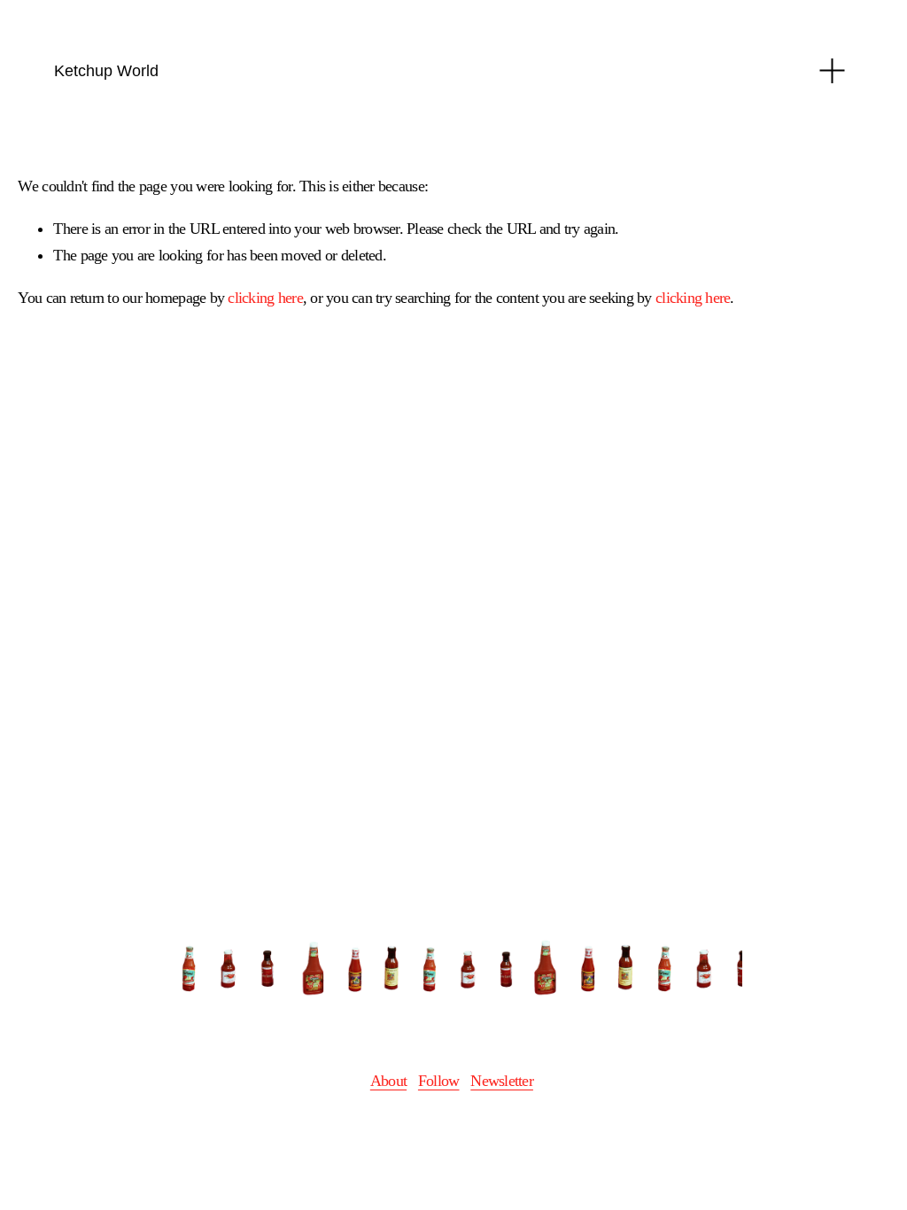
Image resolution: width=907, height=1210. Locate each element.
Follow (439, 1081)
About (388, 1081)
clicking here (265, 297)
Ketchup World (106, 70)
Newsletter (501, 1081)
